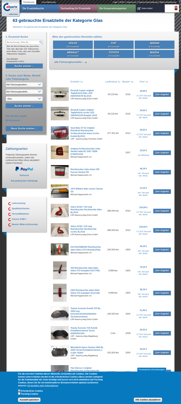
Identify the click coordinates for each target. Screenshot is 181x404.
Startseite (17, 27)
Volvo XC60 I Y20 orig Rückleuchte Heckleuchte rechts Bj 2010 (84, 229)
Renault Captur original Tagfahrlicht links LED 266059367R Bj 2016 (82, 93)
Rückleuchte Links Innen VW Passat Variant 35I (85, 170)
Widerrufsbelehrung (167, 2)
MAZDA (154, 54)
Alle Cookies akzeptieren (147, 400)
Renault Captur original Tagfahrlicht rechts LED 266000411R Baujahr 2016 (84, 113)
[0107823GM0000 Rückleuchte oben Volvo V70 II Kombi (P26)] (60, 255)
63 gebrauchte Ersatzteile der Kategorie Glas (45, 27)
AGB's (122, 2)
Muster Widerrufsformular (25, 224)
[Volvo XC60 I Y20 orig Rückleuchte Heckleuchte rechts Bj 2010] (60, 236)
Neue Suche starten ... (24, 128)
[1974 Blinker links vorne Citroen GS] (60, 197)
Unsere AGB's (19, 219)
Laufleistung (111, 81)
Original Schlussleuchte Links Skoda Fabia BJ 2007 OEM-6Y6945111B (85, 151)
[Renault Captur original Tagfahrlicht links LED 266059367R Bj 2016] (60, 100)
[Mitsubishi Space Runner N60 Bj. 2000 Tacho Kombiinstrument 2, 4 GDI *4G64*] (60, 358)
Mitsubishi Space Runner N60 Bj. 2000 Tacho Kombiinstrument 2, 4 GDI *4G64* (87, 350)
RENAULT (73, 54)
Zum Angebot (162, 94)
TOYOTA (113, 54)
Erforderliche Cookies (32, 391)
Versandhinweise (20, 214)
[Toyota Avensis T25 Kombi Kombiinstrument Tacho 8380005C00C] (60, 339)
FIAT (113, 44)
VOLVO (73, 44)
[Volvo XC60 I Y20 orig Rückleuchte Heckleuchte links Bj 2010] (60, 216)
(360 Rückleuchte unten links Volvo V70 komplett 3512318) (85, 291)
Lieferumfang (18, 203)
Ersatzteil (75, 81)
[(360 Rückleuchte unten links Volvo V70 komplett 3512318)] (60, 301)
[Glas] (176, 7)
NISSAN (154, 44)
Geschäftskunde (49, 2)
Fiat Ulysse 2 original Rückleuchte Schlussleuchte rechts (85, 371)
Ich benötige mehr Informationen (42, 385)
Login (115, 2)
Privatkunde (28, 2)
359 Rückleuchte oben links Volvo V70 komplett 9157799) (85, 269)
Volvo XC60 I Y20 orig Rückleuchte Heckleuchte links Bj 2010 (86, 210)
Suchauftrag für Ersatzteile (75, 8)
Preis (142, 81)
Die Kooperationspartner (113, 8)
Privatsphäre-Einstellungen (152, 369)
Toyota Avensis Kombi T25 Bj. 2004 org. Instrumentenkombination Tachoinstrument (86, 312)
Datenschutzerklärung (147, 2)
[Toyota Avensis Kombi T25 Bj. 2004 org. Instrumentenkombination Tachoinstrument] (60, 319)
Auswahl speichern (29, 400)
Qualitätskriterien (20, 208)
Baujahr (126, 81)
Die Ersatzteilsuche (33, 8)
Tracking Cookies (29, 394)
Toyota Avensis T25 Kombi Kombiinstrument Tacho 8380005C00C (84, 331)
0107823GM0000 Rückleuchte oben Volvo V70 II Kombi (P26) (86, 248)
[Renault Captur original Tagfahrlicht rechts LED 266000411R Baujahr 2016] (60, 119)
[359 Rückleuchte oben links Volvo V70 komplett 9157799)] (60, 278)
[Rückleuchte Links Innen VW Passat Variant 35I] (60, 178)
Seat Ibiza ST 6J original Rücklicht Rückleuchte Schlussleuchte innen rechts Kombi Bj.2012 (85, 132)
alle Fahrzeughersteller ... (69, 62)
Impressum (131, 2)
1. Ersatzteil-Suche (17, 36)
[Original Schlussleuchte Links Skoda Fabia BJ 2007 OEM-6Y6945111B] (60, 158)
